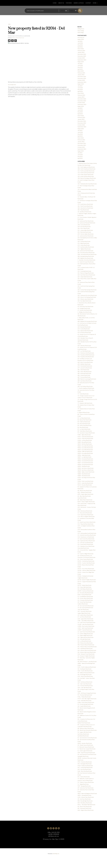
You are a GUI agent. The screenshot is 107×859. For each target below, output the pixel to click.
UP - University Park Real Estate (85, 788)
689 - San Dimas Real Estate (85, 380)
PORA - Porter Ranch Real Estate (86, 702)
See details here (12, 84)
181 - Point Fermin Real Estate (85, 206)
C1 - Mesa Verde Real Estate (85, 512)
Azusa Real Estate (82, 498)
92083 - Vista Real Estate (84, 473)
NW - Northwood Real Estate (85, 682)
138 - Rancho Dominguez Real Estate (87, 178)
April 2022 (80, 136)
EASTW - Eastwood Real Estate (85, 591)
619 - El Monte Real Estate (84, 332)
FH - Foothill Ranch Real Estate (85, 596)
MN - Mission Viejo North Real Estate (87, 650)
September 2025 (82, 59)
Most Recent (81, 37)
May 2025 (80, 67)
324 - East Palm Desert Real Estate (86, 275)
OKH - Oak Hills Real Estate (84, 687)
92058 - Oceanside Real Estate (85, 464)
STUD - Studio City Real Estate (85, 765)
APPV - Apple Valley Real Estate (85, 494)
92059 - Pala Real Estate (84, 466)
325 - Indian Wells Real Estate (85, 276)
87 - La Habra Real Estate (84, 429)
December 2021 (82, 143)
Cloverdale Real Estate (83, 548)
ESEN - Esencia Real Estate (84, 594)
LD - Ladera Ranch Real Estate (85, 615)
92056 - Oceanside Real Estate (85, 460)
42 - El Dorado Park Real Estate (85, 306)
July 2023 (80, 108)
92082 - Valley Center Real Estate (86, 472)
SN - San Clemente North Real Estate (87, 754)
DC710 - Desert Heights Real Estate (87, 579)
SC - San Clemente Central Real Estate (87, 737)
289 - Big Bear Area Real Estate (85, 258)
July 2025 (80, 63)
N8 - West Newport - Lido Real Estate (87, 661)
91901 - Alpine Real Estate (84, 434)
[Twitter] (51, 828)
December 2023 (82, 98)
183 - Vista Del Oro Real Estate (85, 208)
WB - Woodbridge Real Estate (85, 801)
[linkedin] (56, 828)
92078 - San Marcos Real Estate (86, 470)
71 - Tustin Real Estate (83, 393)
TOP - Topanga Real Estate (84, 786)
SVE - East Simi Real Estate (84, 769)
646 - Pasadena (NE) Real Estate (86, 356)
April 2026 (80, 46)
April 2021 (80, 158)
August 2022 (81, 128)
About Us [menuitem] (61, 3)
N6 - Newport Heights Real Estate (86, 656)
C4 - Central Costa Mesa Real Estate (87, 535)
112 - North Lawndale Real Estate (86, 170)
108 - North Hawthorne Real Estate (86, 169)
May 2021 (80, 156)
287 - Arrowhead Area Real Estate (86, 252)
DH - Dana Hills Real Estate (84, 587)
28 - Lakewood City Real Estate (85, 250)
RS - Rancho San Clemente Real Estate (87, 730)
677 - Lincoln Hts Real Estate (85, 367)
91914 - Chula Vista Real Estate (85, 438)
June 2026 (80, 43)
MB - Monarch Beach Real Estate (86, 644)
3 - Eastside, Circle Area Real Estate (86, 260)
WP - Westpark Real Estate (84, 808)
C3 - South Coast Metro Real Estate (86, 522)
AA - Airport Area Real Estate (85, 490)
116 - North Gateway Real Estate (86, 172)
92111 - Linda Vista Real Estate (85, 483)
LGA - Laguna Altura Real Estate (85, 618)
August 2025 (81, 61)
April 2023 (80, 113)
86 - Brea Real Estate (83, 427)
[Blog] (59, 828)
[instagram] (53, 828)
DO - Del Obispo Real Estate (85, 589)
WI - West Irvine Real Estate (85, 806)
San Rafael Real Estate (83, 735)
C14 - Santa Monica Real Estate (85, 514)
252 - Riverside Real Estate (84, 232)
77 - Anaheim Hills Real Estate (85, 403)
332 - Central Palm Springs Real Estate (87, 289)
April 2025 (80, 69)
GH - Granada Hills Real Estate (85, 600)
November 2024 (82, 78)
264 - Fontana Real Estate (84, 241)
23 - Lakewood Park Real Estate (86, 221)
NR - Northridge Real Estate (85, 674)
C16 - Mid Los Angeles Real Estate (86, 516)
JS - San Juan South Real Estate (85, 607)
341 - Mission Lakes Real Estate (85, 299)
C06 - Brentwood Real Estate (85, 511)
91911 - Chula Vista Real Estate (85, 436)
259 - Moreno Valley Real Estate (86, 234)
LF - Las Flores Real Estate (84, 617)
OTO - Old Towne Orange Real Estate (87, 693)
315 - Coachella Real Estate (84, 271)
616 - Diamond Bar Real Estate (85, 330)
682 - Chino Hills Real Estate (84, 371)
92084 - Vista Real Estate (84, 475)
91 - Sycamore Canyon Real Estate (86, 432)
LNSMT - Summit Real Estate (85, 630)
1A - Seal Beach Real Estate (84, 211)
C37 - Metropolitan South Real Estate (87, 533)
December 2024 (82, 76)
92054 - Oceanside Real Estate (85, 459)
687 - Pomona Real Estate (84, 377)
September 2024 (82, 82)
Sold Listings (81, 32)
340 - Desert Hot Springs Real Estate (87, 297)
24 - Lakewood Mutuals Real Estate (86, 222)
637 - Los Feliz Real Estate (84, 351)
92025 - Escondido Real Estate (85, 446)
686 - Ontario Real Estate (84, 375)
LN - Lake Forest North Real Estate (86, 622)
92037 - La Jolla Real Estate (84, 457)
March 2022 (81, 138)
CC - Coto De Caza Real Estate (85, 542)
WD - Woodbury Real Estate (85, 802)
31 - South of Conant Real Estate (86, 262)
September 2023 (82, 104)
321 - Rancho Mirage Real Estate (86, 273)
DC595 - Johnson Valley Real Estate (86, 570)
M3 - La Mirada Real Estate (84, 641)
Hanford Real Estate (83, 604)
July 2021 (80, 152)
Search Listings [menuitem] (79, 3)
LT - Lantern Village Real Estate (85, 633)
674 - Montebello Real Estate (85, 366)
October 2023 (81, 102)
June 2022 (80, 132)
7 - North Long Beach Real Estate (86, 388)
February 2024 (81, 95)
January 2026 (81, 52)
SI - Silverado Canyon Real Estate (86, 747)
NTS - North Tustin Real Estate (85, 676)
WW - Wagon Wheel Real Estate (86, 810)
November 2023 (82, 100)
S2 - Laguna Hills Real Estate (84, 732)
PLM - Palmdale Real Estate (84, 700)
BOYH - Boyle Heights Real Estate (86, 501)
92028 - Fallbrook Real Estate (85, 451)
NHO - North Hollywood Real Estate (87, 667)
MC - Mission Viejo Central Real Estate (87, 646)
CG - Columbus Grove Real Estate (86, 546)
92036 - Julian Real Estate (84, 455)
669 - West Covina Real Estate (85, 362)
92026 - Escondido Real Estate (85, 447)
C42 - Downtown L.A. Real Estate (86, 537)
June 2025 (80, 65)
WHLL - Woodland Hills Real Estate (86, 804)
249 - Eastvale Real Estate (84, 226)
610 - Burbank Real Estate (84, 327)
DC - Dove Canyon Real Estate (85, 559)
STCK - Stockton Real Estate (85, 762)
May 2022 (80, 134)
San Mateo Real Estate (83, 734)
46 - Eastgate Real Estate (84, 308)
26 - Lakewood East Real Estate (85, 236)
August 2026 (81, 39)
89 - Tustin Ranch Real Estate (85, 431)
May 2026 (80, 45)
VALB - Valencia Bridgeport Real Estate (87, 793)
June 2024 (80, 87)
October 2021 (81, 147)
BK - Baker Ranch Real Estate (85, 499)
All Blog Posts (81, 28)
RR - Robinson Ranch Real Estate (86, 728)
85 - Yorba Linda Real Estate (84, 425)
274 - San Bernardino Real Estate (86, 247)
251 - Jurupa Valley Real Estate (85, 230)
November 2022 (82, 123)
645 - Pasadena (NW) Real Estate (86, 354)
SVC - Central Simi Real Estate (85, 767)
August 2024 (81, 84)
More (94, 3)
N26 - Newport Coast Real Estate (86, 654)
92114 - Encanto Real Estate (85, 485)
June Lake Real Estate (83, 609)
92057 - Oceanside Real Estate (85, 462)
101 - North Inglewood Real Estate (86, 167)
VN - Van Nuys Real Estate (84, 799)
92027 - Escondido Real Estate (85, 449)
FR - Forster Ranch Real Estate (85, 598)
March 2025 (81, 71)
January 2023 (81, 119)
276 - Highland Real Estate (84, 249)
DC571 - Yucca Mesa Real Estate (86, 568)
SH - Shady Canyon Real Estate (85, 745)
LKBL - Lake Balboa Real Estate (85, 620)
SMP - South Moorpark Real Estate (86, 752)
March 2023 (81, 115)
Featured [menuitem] (69, 3)
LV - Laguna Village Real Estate (85, 635)
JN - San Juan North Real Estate (86, 605)
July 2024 (80, 85)
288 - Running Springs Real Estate (86, 256)
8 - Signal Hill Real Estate (84, 412)
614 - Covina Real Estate (84, 328)
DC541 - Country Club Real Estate (86, 563)
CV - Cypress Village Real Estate (85, 553)
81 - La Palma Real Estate (84, 418)
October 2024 (81, 80)
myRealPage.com (55, 853)
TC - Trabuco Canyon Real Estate (86, 782)
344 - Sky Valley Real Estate (84, 301)
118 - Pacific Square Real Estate (85, 174)
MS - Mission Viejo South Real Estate (87, 652)
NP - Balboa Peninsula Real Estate (86, 672)
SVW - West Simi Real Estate (85, 771)
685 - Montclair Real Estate (84, 373)
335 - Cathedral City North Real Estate (87, 295)
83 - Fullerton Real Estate (84, 421)
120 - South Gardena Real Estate (86, 176)
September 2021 (82, 149)
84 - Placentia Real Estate (84, 423)
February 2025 (81, 72)
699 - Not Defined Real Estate (85, 386)
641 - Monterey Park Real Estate (86, 353)
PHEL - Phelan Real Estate (84, 696)
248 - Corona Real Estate (84, 224)
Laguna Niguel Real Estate (84, 613)
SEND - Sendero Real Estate (85, 743)
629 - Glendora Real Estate (84, 345)
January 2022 (81, 141)
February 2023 (81, 117)
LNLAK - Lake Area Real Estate (85, 624)
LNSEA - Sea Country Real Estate (86, 626)
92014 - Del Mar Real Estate (18, 37)
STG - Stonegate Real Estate (85, 763)
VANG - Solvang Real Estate (84, 795)
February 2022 (81, 139)
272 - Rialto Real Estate (83, 243)
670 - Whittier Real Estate (84, 364)
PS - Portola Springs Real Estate (85, 704)
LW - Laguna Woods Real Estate (85, 637)
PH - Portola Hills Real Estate (85, 695)
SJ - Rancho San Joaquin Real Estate (86, 748)
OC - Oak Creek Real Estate (85, 683)
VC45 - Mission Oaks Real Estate (86, 797)
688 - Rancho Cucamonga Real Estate (87, 379)
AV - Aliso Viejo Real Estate (84, 496)
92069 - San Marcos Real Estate (86, 468)
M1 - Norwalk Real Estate (84, 639)
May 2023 (80, 111)
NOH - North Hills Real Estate (85, 670)
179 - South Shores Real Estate (85, 204)
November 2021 (82, 145)
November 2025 (82, 56)
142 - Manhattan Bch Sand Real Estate (87, 183)
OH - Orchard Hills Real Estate (85, 685)
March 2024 (81, 93)
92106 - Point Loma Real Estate (85, 481)
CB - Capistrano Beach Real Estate (86, 540)
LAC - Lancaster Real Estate (85, 611)
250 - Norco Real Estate (84, 228)
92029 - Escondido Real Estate (85, 453)
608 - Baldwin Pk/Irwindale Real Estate (87, 321)
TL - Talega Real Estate (83, 784)
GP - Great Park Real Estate (84, 602)
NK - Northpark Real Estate (84, 669)
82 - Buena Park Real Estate (84, 419)
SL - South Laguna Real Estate (85, 750)
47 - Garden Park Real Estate (85, 310)
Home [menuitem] (54, 3)
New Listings (81, 30)
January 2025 (81, 74)
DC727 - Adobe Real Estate (84, 585)
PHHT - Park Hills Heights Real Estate (87, 698)
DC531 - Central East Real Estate (86, 561)
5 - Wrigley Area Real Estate (84, 312)
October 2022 (81, 125)
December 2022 (82, 121)
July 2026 (80, 41)
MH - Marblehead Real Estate (85, 648)
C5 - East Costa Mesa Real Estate (86, 538)
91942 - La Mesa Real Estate (85, 440)
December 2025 (82, 54)
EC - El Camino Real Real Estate (85, 592)
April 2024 (80, 91)
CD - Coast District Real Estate (85, 544)
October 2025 (81, 58)
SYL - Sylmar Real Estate (84, 776)
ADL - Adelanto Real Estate (84, 492)
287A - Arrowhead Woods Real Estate (87, 254)
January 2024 (81, 97)
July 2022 (80, 130)
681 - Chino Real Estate (83, 369)
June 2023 (80, 110)
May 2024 (80, 89)
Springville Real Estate (83, 756)
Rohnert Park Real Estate (84, 722)
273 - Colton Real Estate (84, 245)
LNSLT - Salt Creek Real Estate (85, 628)
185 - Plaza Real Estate (83, 209)
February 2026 (81, 50)
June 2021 (80, 154)
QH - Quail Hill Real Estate (84, 706)
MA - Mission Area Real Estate (85, 643)
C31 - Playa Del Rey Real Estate (85, 524)
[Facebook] (48, 828)
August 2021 (81, 151)
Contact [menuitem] (88, 3)
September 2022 (82, 126)
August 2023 (81, 106)
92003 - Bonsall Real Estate (84, 442)
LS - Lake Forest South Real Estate (86, 631)
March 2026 (81, 48)
